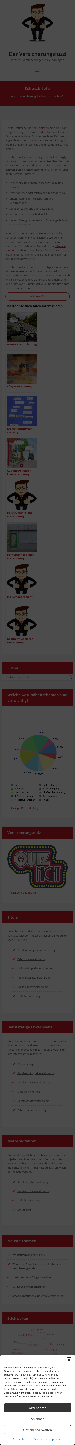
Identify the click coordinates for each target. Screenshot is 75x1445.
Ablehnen (37, 1419)
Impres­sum (55, 1439)
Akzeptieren (37, 1408)
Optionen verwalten (37, 1430)
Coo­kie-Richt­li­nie (22, 1439)
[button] (69, 1360)
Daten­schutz (40, 1439)
